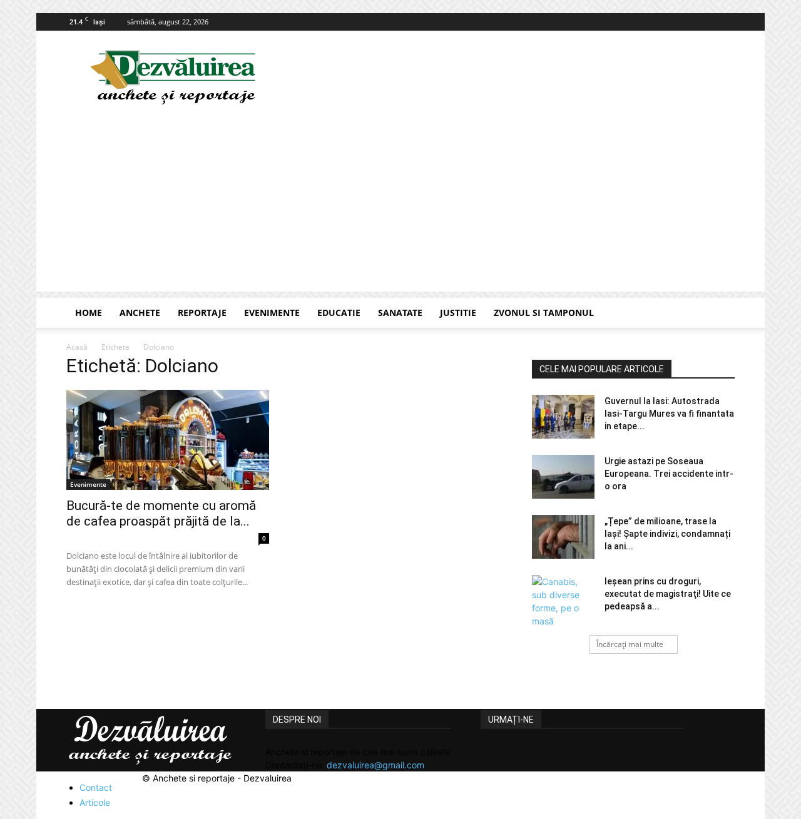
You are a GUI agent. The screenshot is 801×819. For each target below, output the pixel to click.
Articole (94, 802)
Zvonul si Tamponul (544, 312)
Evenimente (272, 312)
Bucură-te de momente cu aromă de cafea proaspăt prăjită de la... (161, 513)
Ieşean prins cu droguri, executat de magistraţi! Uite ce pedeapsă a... (668, 593)
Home (88, 312)
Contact (95, 787)
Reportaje (202, 312)
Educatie (338, 312)
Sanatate (400, 312)
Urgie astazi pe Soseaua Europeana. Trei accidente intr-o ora (669, 473)
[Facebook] (725, 22)
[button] (720, 314)
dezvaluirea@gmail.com (375, 765)
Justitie (458, 312)
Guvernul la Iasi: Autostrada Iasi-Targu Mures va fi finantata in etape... (669, 413)
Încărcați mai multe (629, 644)
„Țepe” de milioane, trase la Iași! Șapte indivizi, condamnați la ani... (667, 533)
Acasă (77, 347)
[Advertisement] (400, 204)
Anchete (140, 312)
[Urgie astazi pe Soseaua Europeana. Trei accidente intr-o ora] (563, 477)
